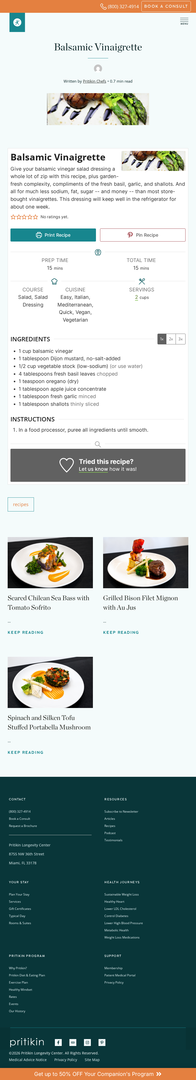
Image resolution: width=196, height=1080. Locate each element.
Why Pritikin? (18, 968)
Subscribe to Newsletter (121, 811)
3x (180, 339)
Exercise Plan (18, 982)
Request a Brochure (23, 826)
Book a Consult (19, 818)
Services (15, 901)
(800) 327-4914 (123, 6)
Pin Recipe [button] (146, 235)
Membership (113, 968)
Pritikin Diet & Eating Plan (27, 975)
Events (13, 1004)
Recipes (109, 826)
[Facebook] (58, 1042)
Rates (13, 997)
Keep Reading (26, 632)
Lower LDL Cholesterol (120, 909)
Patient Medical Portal (120, 975)
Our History (17, 1011)
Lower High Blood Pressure (123, 923)
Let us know (93, 469)
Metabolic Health (116, 930)
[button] (13, 217)
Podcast (110, 833)
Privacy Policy (114, 982)
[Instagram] (87, 1042)
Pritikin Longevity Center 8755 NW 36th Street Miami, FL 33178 (30, 854)
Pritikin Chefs (94, 81)
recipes (21, 504)
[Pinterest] (102, 1042)
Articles (109, 818)
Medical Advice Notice (28, 1059)
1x (162, 339)
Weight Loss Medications (122, 937)
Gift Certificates (20, 909)
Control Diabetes (116, 916)
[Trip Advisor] (72, 1042)
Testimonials (113, 840)
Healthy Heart (114, 901)
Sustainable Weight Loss (121, 894)
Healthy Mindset (20, 989)
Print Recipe (56, 235)
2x (171, 339)
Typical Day (17, 916)
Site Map (92, 1059)
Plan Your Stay (19, 894)
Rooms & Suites (20, 923)
